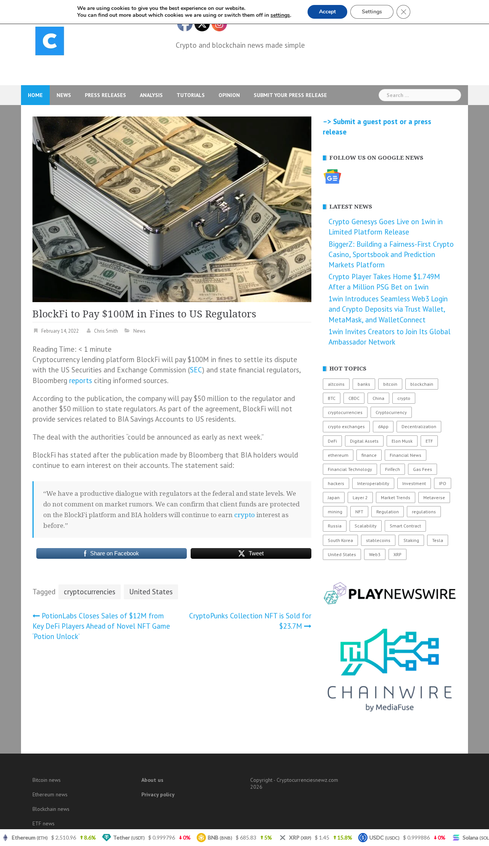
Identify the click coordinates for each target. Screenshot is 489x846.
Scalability (366, 526)
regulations (424, 511)
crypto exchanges (346, 426)
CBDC (353, 398)
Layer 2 (360, 497)
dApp (383, 426)
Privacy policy (158, 794)
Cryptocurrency (391, 412)
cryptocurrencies (89, 591)
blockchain (421, 384)
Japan (334, 497)
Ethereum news (50, 794)
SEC (196, 369)
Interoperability (373, 483)
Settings (372, 11)
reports (80, 380)
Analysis (151, 95)
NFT (359, 511)
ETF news (43, 823)
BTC (331, 398)
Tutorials (190, 95)
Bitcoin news (46, 779)
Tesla (437, 540)
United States (151, 591)
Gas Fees (422, 469)
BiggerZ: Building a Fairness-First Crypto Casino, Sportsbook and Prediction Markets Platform (391, 254)
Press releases (105, 95)
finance (369, 455)
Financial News (405, 455)
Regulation (387, 511)
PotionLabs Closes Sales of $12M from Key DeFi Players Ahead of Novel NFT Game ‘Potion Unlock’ (101, 626)
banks (364, 384)
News (64, 95)
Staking (411, 540)
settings (280, 15)
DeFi (332, 441)
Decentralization (419, 426)
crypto (244, 515)
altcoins (336, 384)
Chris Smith (106, 331)
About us (152, 779)
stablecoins (378, 540)
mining (335, 511)
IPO (442, 483)
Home (35, 95)
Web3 (375, 554)
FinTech (392, 469)
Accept (327, 11)
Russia (335, 526)
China (378, 398)
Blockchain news (51, 809)
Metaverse (434, 497)
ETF (429, 441)
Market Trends (395, 497)
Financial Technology (350, 469)
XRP (397, 554)
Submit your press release (290, 95)
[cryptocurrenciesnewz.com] (49, 42)
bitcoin (390, 384)
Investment (414, 483)
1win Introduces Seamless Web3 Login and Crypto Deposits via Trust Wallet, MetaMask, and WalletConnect (388, 309)
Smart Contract (405, 526)
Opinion (229, 95)
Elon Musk (402, 441)
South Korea (340, 540)
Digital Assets (364, 441)
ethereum (338, 455)
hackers (336, 483)
